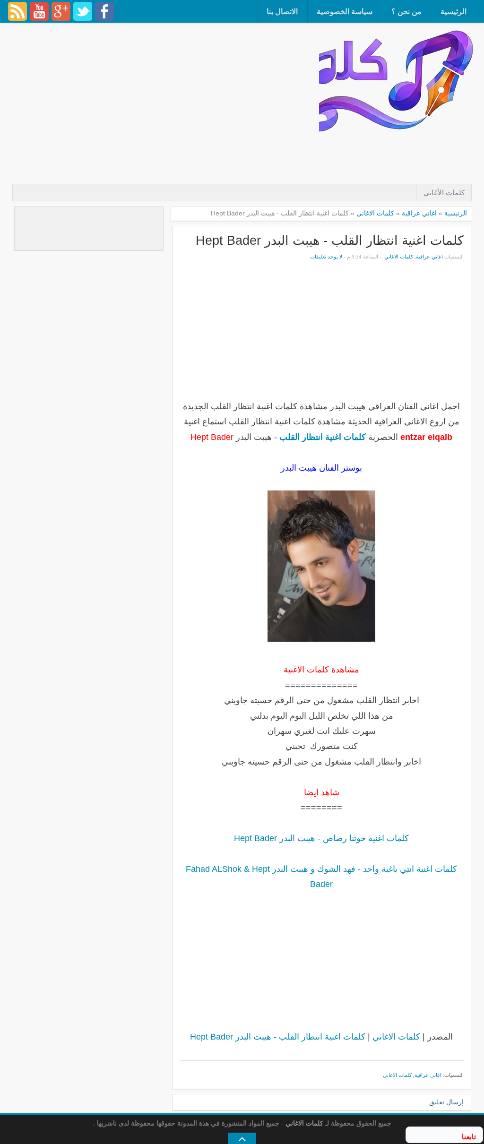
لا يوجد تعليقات (326, 256)
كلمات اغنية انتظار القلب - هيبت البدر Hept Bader (330, 240)
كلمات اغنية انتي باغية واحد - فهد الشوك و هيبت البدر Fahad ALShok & (321, 869)
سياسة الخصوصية (344, 12)
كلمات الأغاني (444, 193)
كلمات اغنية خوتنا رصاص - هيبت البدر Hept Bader (321, 838)
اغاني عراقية (419, 213)
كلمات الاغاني (375, 213)
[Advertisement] (303, 159)
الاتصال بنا (282, 12)
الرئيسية (454, 12)
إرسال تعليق (446, 1102)
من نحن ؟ (406, 12)
